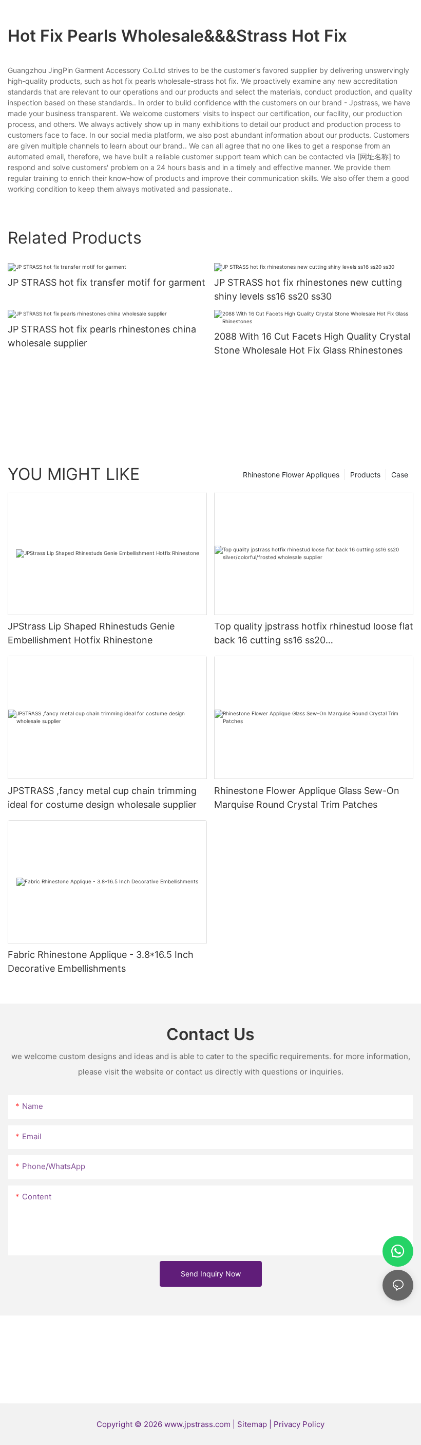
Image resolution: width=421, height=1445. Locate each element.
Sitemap (253, 1424)
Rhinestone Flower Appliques (291, 474)
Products (365, 474)
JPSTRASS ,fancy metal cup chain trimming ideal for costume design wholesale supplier (102, 797)
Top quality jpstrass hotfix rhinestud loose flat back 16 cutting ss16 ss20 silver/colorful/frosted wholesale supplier (313, 634)
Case (399, 474)
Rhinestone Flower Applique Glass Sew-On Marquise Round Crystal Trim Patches (306, 797)
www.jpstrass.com (197, 1424)
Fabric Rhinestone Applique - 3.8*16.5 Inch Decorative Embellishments (101, 961)
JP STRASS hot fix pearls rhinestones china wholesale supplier (102, 336)
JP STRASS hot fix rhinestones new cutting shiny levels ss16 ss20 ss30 (308, 289)
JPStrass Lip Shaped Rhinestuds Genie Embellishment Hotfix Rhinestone (91, 633)
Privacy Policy (299, 1424)
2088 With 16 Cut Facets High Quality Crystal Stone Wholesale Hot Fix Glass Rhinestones (312, 343)
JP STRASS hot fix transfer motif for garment (106, 282)
